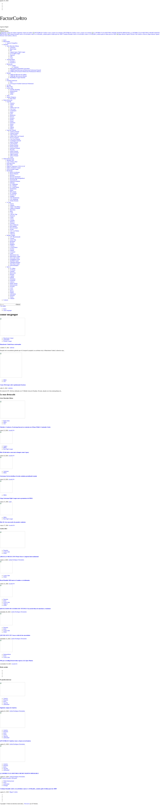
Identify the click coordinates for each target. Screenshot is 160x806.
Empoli (12, 277)
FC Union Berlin (14, 187)
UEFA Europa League (12, 169)
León (11, 113)
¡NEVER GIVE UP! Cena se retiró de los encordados (15, 635)
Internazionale (13, 285)
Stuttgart (12, 196)
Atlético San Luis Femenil (17, 136)
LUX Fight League (15, 53)
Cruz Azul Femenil (15, 139)
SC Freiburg (13, 193)
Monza (12, 291)
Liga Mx (9, 101)
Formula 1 (12, 61)
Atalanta (12, 271)
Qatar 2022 (10, 164)
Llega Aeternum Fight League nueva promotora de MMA (16, 498)
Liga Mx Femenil (11, 130)
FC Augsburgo (14, 184)
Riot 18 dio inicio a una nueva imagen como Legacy (14, 452)
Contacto (5, 300)
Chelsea (12, 246)
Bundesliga (10, 170)
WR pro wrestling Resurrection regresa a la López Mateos (16, 660)
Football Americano (12, 80)
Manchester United (15, 256)
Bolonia (12, 274)
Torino (12, 297)
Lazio (11, 288)
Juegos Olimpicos (11, 97)
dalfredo (12, 347)
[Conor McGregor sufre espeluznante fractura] (11, 377)
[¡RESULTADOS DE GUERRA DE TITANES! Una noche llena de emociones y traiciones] (6, 596)
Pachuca (12, 118)
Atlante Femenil (14, 133)
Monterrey (13, 115)
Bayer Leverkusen (15, 172)
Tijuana (12, 127)
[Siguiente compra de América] (12, 695)
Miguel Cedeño (13, 792)
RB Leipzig (13, 192)
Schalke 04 (13, 195)
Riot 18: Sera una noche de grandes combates (13, 522)
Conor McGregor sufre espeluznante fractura (13, 385)
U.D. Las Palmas (14, 231)
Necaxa (12, 116)
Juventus (12, 286)
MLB (17, 77)
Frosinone (12, 280)
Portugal (5, 785)
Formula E (13, 62)
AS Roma (12, 270)
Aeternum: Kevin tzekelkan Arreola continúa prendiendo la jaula (18, 476)
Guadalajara (13, 110)
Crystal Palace (14, 247)
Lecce (11, 289)
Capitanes (15, 67)
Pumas (12, 121)
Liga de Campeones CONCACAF (16, 166)
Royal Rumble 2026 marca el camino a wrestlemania (15, 580)
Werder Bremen (14, 201)
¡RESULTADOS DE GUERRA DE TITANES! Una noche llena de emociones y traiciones (25, 608)
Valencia (12, 232)
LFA (22, 83)
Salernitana (13, 294)
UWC (11, 58)
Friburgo (12, 182)
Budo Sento (13, 49)
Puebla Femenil (14, 145)
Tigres (11, 125)
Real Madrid (13, 226)
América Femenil (14, 131)
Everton (12, 249)
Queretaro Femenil (15, 148)
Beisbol (9, 73)
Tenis (8, 95)
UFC (11, 56)
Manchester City (14, 255)
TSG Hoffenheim (14, 198)
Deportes (5, 44)
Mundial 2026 (10, 160)
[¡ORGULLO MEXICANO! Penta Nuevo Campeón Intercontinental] (12, 547)
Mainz (11, 190)
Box (8, 79)
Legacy (17, 52)
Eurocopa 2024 (11, 163)
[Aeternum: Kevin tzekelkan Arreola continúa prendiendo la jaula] (6, 468)
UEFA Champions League (14, 167)
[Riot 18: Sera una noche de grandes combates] (6, 514)
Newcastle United (14, 258)
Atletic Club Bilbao (15, 207)
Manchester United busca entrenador (10, 344)
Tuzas (11, 157)
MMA (5, 380)
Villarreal (12, 234)
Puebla (12, 119)
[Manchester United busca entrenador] (12, 335)
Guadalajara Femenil (15, 140)
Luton (11, 253)
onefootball (6, 339)
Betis (11, 211)
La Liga (9, 202)
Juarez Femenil (14, 142)
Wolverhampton (14, 265)
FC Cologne (13, 185)
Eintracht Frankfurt (15, 181)
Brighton (12, 244)
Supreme (12, 55)
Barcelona (12, 210)
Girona (12, 219)
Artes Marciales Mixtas (13, 46)
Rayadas (12, 149)
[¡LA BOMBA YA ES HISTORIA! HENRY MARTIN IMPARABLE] (12, 761)
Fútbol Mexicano (7, 100)
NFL (11, 82)
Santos (12, 124)
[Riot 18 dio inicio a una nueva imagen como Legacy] (6, 443)
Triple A (12, 92)
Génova (12, 282)
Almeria (12, 205)
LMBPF (25, 70)
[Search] (0, 303)
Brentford (12, 241)
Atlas (11, 106)
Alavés (12, 204)
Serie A (9, 267)
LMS (18, 74)
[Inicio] (0, 37)
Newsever (27, 803)
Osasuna (12, 223)
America (12, 103)
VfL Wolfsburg (14, 199)
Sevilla (12, 229)
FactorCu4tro (13, 18)
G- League (13, 65)
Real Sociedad (14, 228)
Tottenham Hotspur (15, 262)
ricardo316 (11, 430)
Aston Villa (13, 240)
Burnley (12, 243)
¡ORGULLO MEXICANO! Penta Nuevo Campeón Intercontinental (19, 556)
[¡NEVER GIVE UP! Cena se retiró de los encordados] (6, 624)
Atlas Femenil (13, 134)
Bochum (12, 175)
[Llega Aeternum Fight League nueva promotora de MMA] (6, 492)
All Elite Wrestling (15, 89)
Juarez (11, 112)
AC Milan (12, 268)
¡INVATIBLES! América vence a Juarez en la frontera (77, 32)
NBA (20, 68)
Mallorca (12, 222)
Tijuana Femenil (14, 152)
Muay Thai (9, 86)
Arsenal (12, 238)
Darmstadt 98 (13, 179)
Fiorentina (12, 279)
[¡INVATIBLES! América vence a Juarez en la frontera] (12, 727)
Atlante (12, 104)
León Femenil (13, 143)
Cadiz (11, 213)
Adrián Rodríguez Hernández (16, 560)
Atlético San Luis (14, 107)
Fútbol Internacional (8, 158)
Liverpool (12, 252)
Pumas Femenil (14, 146)
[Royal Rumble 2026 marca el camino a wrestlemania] (6, 572)
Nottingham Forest (15, 259)
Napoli (12, 292)
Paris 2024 (13, 98)
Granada (12, 220)
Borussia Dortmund (15, 176)
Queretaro (12, 122)
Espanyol (12, 216)
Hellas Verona (13, 283)
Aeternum (12, 47)
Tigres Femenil (14, 154)
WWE (11, 94)
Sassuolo (12, 295)
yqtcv (10, 501)
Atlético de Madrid (15, 208)
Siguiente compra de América (25, 32)
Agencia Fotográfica (12, 43)
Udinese (12, 298)
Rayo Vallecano (14, 225)
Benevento (13, 273)
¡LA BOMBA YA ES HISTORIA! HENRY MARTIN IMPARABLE (19, 773)
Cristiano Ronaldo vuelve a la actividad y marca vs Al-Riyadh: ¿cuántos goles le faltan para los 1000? (90, 34)
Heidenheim (13, 188)
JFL (11, 50)
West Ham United (14, 264)
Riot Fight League (8, 449)
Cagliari (12, 276)
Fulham (12, 250)
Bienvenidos (6, 41)
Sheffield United (14, 261)
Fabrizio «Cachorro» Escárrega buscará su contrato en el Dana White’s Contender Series (25, 427)
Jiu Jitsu (9, 85)
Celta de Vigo (13, 214)
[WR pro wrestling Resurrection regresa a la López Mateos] (6, 651)
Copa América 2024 (12, 161)
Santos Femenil (14, 151)
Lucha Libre (10, 88)
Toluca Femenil (14, 155)
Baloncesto (9, 64)
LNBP (25, 71)
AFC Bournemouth (15, 237)
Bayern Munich (14, 173)
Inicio (4, 40)
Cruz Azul (12, 109)
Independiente (13, 91)
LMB (18, 76)
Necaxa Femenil (14, 137)
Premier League (11, 235)
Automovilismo (11, 59)
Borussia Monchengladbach (17, 178)
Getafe (12, 217)
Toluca (12, 128)
